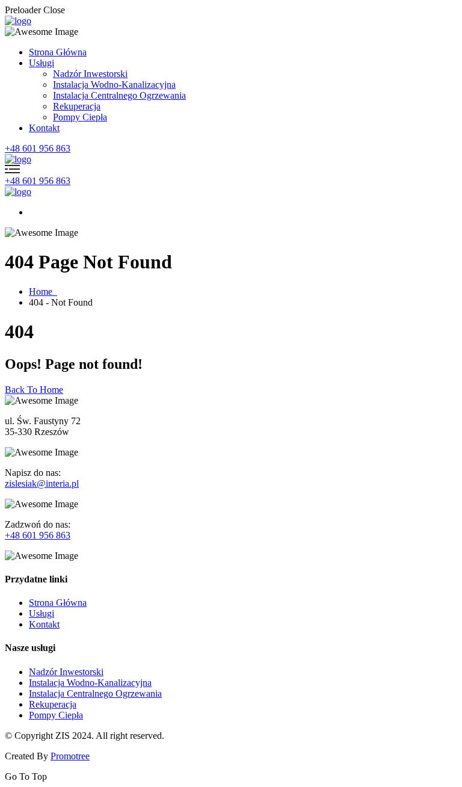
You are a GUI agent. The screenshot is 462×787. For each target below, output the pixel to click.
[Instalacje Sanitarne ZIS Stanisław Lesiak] (18, 21)
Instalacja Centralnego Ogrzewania (119, 95)
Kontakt (44, 128)
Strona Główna (58, 52)
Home (43, 291)
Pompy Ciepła (80, 117)
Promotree (70, 756)
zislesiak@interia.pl (42, 483)
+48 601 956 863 (37, 148)
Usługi (41, 63)
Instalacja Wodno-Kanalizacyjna (114, 84)
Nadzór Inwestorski (90, 74)
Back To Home (34, 389)
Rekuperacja (76, 106)
